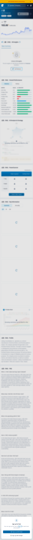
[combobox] (17, 5)
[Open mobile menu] (28, 5)
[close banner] (30, 1)
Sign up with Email (17, 532)
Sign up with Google (17, 535)
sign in (20, 526)
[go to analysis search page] (2, 5)
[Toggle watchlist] (31, 5)
